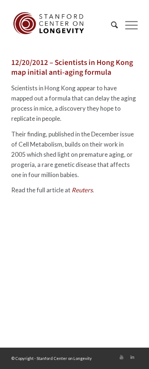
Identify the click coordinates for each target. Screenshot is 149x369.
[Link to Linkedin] (132, 357)
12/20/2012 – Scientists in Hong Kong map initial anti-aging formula (72, 67)
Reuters (82, 190)
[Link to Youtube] (121, 357)
